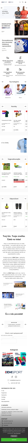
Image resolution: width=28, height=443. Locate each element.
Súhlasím (14, 439)
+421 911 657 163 (15, 383)
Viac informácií (17, 433)
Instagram (16, 377)
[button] (2, 8)
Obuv (20, 97)
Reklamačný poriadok (6, 415)
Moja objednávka (5, 401)
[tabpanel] (6, 121)
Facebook (12, 377)
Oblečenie (8, 97)
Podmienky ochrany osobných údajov (9, 409)
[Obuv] (20, 90)
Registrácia (4, 392)
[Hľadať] (20, 2)
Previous (3, 81)
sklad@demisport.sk (15, 380)
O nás (2, 390)
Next (25, 81)
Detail (3, 130)
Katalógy (3, 397)
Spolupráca (4, 395)
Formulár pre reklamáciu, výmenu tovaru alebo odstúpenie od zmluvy (12, 412)
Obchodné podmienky (6, 407)
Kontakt (3, 399)
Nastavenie (14, 436)
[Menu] (25, 2)
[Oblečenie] (7, 90)
